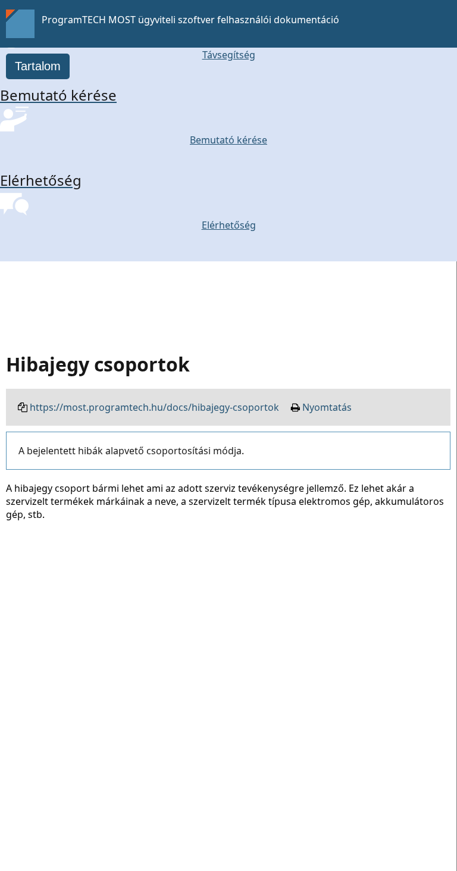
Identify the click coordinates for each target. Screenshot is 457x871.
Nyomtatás (327, 407)
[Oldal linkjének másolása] (22, 407)
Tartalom (38, 66)
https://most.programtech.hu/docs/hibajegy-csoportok (154, 407)
